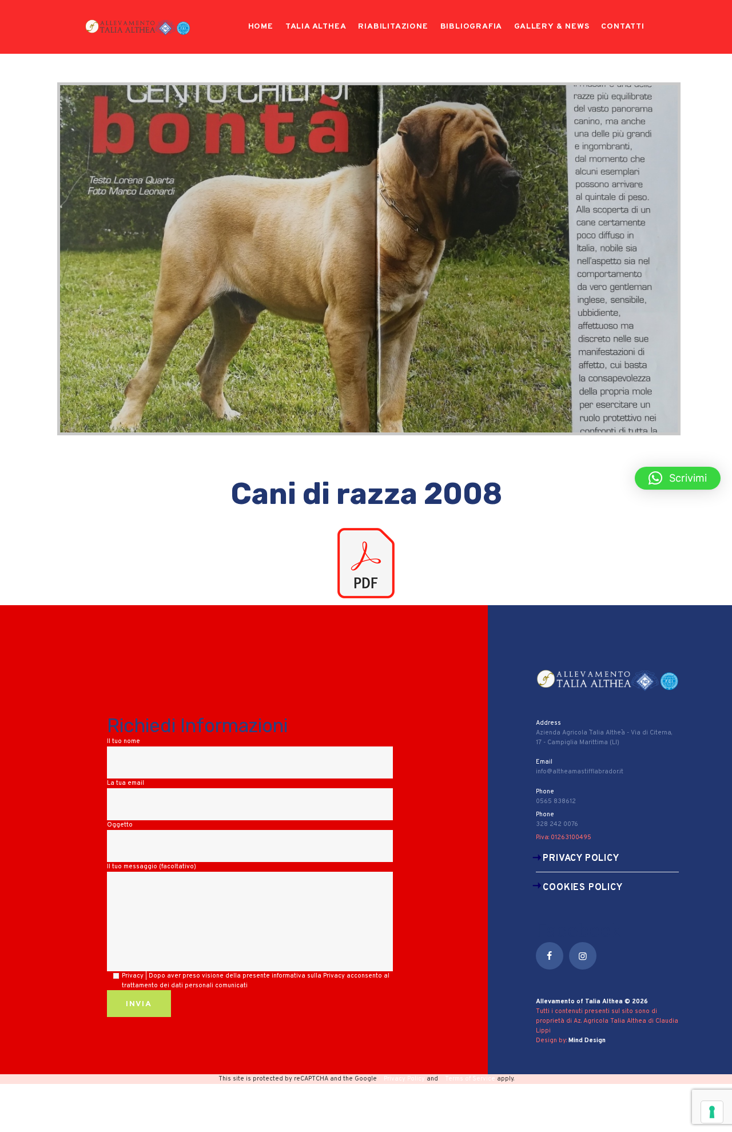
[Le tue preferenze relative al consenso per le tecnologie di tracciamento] (712, 1112)
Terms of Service (470, 1079)
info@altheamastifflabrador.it (579, 772)
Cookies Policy (582, 887)
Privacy (334, 976)
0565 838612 (556, 801)
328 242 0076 (557, 824)
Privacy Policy (581, 858)
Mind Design (587, 1040)
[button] (678, 478)
